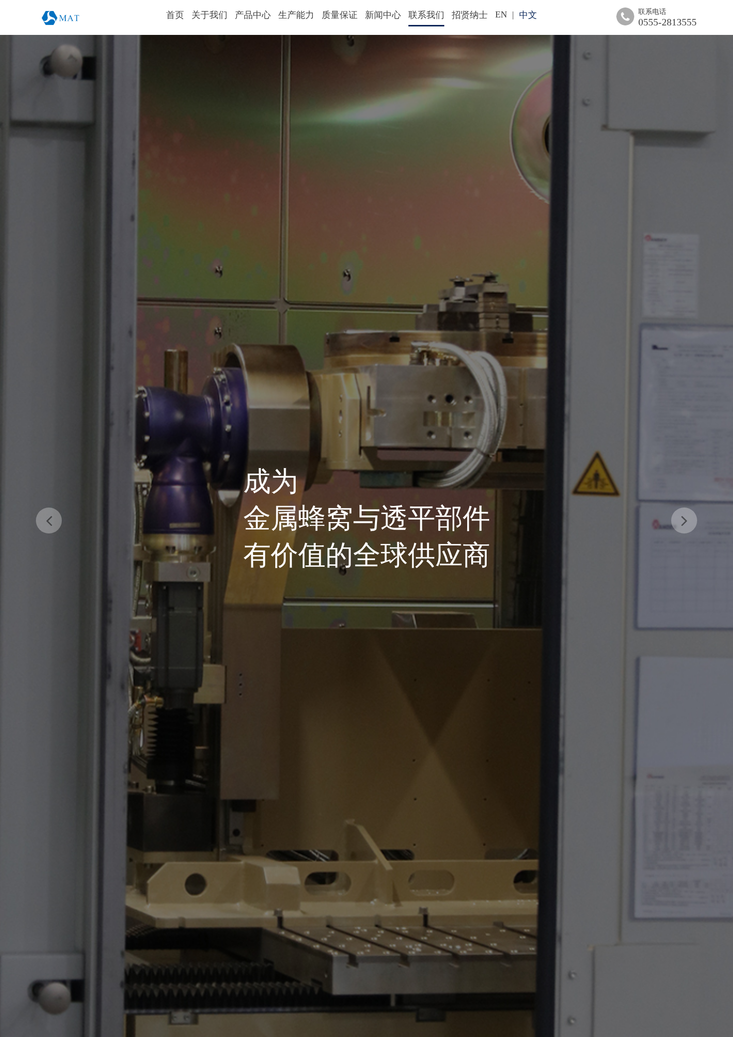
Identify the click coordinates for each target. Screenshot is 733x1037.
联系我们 (426, 15)
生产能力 (296, 15)
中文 (528, 15)
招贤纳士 (470, 15)
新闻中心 (383, 15)
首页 (175, 15)
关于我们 (209, 15)
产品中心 (253, 15)
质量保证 (340, 15)
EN (501, 14)
